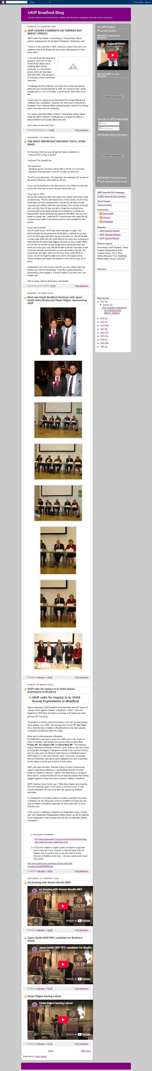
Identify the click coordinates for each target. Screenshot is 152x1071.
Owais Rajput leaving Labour (44, 996)
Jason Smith (108, 214)
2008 (102, 347)
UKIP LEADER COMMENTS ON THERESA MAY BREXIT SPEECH (114, 310)
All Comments (107, 128)
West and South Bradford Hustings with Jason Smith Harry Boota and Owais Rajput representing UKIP (57, 300)
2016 (102, 319)
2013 (102, 329)
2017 (102, 302)
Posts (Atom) (40, 1056)
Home (50, 1051)
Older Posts (86, 1051)
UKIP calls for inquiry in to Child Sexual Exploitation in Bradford (51, 690)
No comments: (82, 130)
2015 (102, 322)
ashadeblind (108, 222)
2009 (102, 343)
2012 (102, 333)
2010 (102, 340)
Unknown (106, 218)
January (106, 305)
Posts (103, 124)
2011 (102, 336)
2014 (102, 326)
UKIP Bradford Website (110, 231)
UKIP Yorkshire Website (110, 235)
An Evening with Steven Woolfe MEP (49, 882)
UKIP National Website (109, 238)
